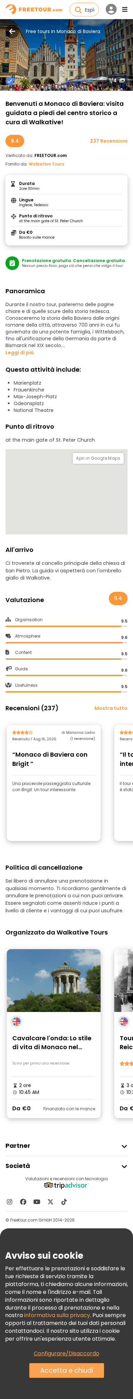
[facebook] (23, 1202)
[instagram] (9, 1202)
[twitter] (50, 1202)
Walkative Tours (46, 164)
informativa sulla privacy (57, 1315)
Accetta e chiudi (66, 1370)
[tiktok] (64, 1202)
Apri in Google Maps (98, 458)
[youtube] (37, 1202)
